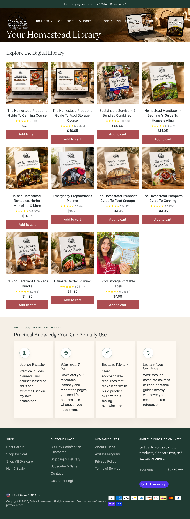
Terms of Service (107, 468)
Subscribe (176, 469)
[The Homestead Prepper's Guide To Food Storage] (118, 169)
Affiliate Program (107, 454)
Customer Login (63, 481)
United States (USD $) (24, 495)
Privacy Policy (105, 461)
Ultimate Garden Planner (72, 281)
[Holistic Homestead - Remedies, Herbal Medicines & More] (27, 169)
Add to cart (27, 134)
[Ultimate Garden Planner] (72, 254)
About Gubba (105, 447)
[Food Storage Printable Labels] (118, 254)
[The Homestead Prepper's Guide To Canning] (163, 169)
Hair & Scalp (15, 468)
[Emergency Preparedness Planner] (72, 169)
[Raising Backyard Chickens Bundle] (27, 254)
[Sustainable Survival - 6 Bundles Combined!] (118, 83)
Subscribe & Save (64, 466)
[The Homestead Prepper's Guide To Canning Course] (27, 83)
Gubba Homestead (41, 501)
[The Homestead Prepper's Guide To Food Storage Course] (72, 83)
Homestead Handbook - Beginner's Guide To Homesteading (163, 115)
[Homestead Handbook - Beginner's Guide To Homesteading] (163, 83)
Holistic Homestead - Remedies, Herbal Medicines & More (27, 201)
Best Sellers (15, 447)
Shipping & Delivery (65, 459)
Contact (57, 473)
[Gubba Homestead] (17, 21)
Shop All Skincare (19, 461)
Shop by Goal (16, 454)
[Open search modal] (174, 21)
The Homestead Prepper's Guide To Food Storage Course (72, 115)
